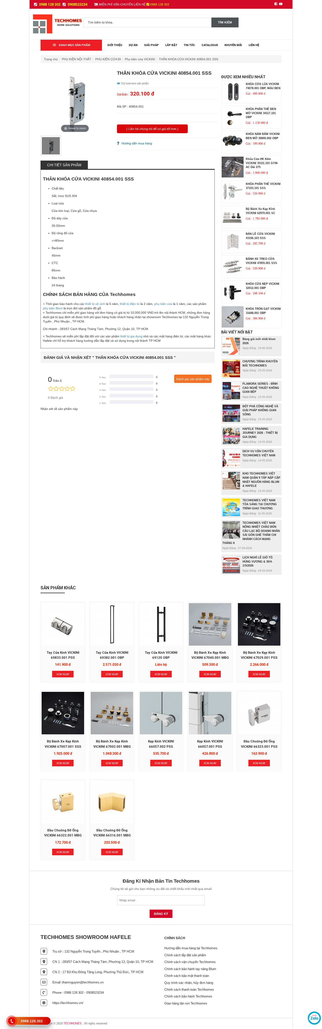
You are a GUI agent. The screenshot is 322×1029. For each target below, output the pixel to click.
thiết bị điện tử (130, 304)
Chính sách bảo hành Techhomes (188, 996)
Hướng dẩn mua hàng (137, 143)
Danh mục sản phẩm (74, 45)
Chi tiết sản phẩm (64, 165)
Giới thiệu (114, 45)
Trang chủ (51, 59)
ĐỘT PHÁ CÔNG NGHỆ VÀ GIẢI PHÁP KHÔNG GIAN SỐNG (260, 410)
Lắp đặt (171, 45)
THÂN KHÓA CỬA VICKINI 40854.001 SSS (188, 59)
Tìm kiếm (225, 22)
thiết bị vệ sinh (95, 304)
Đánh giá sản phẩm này (192, 379)
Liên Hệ (254, 45)
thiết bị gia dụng (131, 336)
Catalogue (210, 45)
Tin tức (189, 45)
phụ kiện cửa (163, 304)
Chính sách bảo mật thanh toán (186, 976)
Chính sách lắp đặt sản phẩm (185, 955)
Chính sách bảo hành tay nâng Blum (190, 969)
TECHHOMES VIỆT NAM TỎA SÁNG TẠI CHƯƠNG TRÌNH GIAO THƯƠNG (259, 504)
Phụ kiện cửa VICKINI (140, 59)
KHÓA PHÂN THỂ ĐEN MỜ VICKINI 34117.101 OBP (261, 113)
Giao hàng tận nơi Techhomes (185, 1003)
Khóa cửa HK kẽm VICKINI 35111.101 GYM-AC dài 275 (262, 163)
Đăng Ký (161, 914)
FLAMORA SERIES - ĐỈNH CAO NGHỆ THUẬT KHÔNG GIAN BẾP (260, 387)
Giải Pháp (151, 45)
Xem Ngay (63, 674)
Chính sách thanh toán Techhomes (189, 989)
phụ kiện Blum (53, 308)
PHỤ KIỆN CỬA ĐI (108, 59)
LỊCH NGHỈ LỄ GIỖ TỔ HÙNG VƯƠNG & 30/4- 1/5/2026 (257, 561)
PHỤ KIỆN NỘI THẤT (76, 59)
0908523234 (77, 4)
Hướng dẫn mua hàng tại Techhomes (191, 948)
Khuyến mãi (233, 45)
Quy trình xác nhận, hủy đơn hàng (188, 983)
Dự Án (133, 45)
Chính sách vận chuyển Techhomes (190, 962)
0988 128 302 (49, 4)
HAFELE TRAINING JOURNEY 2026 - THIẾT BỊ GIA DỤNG (260, 433)
